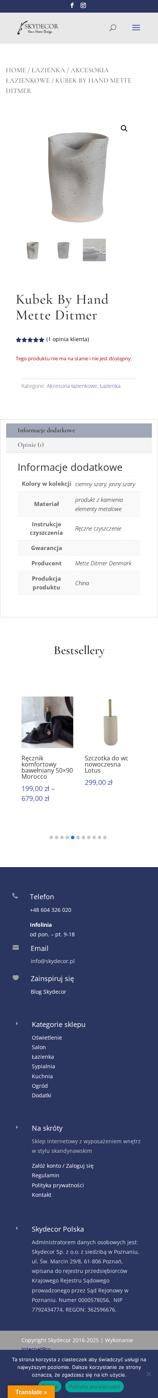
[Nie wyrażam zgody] (148, 1374)
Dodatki (41, 1095)
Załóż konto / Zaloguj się (63, 1165)
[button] (124, 128)
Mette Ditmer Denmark (103, 563)
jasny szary (122, 484)
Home (16, 70)
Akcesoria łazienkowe (72, 385)
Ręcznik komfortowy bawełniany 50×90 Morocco (47, 767)
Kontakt (41, 1194)
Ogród (40, 1085)
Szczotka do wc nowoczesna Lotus (106, 764)
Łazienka (48, 70)
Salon (39, 1047)
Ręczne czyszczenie (98, 528)
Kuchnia (42, 1076)
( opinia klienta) (67, 339)
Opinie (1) (31, 445)
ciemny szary (90, 484)
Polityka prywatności (58, 1185)
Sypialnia (43, 1066)
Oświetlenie (47, 1037)
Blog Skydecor (48, 991)
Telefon (42, 896)
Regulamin (45, 1175)
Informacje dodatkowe (46, 430)
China (82, 583)
